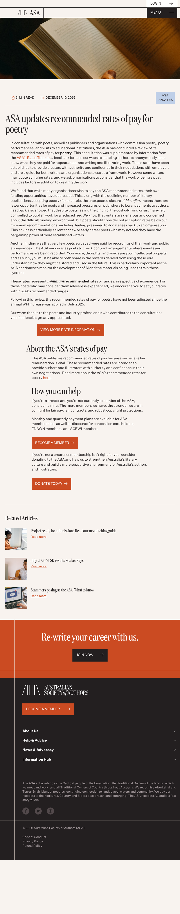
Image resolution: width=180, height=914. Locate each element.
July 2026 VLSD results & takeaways (57, 560)
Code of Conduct (34, 837)
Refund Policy (32, 845)
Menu (155, 12)
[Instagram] (50, 811)
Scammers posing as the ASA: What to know (62, 590)
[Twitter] (38, 811)
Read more (39, 536)
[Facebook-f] (25, 811)
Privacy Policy (32, 841)
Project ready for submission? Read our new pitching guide (73, 531)
